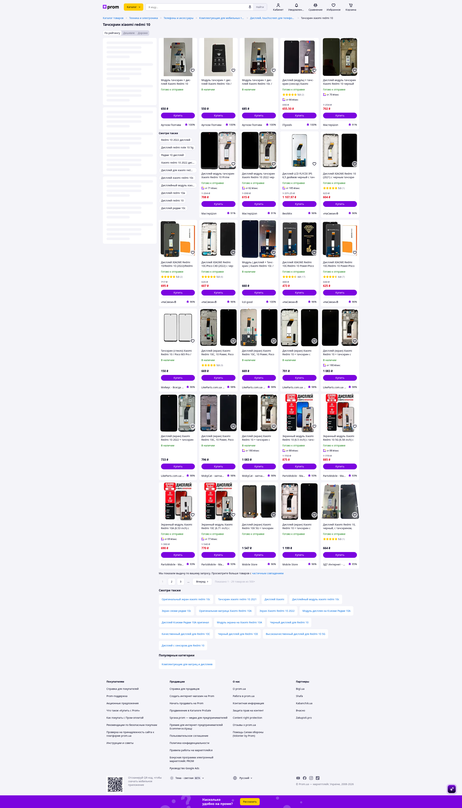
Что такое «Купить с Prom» (123, 710)
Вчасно (300, 710)
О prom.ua (239, 688)
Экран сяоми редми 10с (176, 610)
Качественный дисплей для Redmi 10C (186, 634)
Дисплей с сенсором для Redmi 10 (183, 645)
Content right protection (247, 717)
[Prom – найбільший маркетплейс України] (111, 7)
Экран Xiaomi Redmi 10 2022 (277, 610)
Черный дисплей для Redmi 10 (289, 622)
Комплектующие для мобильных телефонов (221, 18)
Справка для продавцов (184, 688)
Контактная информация (248, 703)
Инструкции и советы (120, 743)
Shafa (299, 696)
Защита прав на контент (248, 710)
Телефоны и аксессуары (178, 18)
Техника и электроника (143, 18)
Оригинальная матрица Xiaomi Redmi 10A (225, 610)
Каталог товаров (113, 18)
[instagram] (311, 778)
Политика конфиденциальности (189, 743)
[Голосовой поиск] (250, 7)
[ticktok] (317, 778)
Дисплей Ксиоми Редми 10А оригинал (185, 622)
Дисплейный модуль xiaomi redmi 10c (315, 599)
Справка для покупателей (122, 688)
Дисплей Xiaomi (274, 599)
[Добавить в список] (193, 70)
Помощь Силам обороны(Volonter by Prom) (248, 733)
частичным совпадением (268, 573)
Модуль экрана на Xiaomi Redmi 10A (239, 622)
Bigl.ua (300, 688)
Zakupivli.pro (304, 717)
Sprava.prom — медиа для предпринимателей (198, 717)
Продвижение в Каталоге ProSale (190, 710)
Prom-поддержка (116, 696)
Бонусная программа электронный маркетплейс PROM (191, 759)
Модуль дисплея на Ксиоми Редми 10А (326, 610)
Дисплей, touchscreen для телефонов (272, 18)
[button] (178, 115)
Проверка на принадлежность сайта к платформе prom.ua (130, 733)
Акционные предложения (122, 703)
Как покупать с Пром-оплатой (124, 717)
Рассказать (250, 801)
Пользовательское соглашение (189, 735)
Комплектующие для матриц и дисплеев (187, 664)
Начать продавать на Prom (186, 703)
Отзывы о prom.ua (244, 725)
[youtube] (298, 778)
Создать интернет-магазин (186, 696)
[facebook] (304, 778)
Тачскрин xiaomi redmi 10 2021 (237, 599)
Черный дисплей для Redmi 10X (238, 634)
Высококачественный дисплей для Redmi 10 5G (295, 634)
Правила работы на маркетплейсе (191, 750)
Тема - (184, 778)
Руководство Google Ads (184, 768)
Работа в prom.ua (243, 696)
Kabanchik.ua (304, 703)
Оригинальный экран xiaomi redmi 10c (186, 599)
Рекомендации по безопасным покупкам (131, 725)
